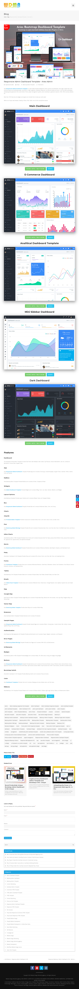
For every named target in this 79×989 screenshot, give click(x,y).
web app (7, 746)
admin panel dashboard (38, 709)
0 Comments (40, 84)
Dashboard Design (31, 729)
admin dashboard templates (11, 709)
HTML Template (10, 895)
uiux (34, 743)
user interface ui (50, 743)
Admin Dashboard (35, 706)
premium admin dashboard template (36, 734)
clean (43, 726)
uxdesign (62, 743)
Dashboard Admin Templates (18, 729)
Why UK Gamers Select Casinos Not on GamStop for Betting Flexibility (22, 863)
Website (5, 823)
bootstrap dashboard (23, 723)
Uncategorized (10, 932)
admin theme (32, 711)
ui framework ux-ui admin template (19, 743)
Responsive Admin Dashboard (42, 737)
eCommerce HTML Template (13, 889)
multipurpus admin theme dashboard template (15, 734)
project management (28, 737)
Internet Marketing (11, 898)
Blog (8, 17)
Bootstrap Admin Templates (52, 720)
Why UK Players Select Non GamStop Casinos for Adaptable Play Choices (23, 866)
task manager (65, 740)
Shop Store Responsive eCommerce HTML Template (18, 912)
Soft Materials (10, 930)
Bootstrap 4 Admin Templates (46, 717)
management (14, 731)
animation (57, 711)
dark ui (68, 726)
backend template (66, 711)
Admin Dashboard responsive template (50, 706)
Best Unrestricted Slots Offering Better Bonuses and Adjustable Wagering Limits (24, 854)
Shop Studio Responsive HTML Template (16, 915)
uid (30, 743)
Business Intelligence (9, 726)
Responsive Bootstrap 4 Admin (11, 740)
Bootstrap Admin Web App (10, 723)
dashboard (7, 729)
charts (17, 726)
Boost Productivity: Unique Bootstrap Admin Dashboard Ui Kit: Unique (14, 787)
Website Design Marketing (13, 938)
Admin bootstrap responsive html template (19, 706)
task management (56, 740)
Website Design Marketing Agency (14, 941)
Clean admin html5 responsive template (55, 726)
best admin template (9, 714)
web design (44, 746)
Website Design (10, 935)
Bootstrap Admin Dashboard (11, 720)
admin (6, 706)
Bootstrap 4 (57, 714)
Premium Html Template (12, 901)
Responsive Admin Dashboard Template (17, 88)
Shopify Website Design (12, 918)
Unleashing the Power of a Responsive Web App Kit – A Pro (63, 787)
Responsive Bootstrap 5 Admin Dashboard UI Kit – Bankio (61, 959)
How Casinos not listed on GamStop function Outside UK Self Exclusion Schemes (25, 857)
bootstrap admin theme (65, 720)
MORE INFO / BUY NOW (35, 169)
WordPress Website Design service (14, 947)
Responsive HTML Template (13, 907)
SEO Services (10, 910)
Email (5, 815)
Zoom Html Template (11, 950)
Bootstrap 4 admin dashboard (11, 717)
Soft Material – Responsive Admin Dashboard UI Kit (16, 959)
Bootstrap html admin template (37, 723)
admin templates (8, 711)
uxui (67, 743)
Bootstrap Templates (50, 723)
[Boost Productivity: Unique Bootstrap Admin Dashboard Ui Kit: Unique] (15, 774)
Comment (6, 829)
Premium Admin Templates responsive (13, 737)
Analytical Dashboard (42, 711)
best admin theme (32, 714)
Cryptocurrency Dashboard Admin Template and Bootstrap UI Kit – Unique (38, 780)
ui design (7, 743)
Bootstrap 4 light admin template (62, 717)
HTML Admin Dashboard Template (14, 892)
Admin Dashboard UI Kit (24, 709)
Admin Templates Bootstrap (21, 711)
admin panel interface (50, 709)
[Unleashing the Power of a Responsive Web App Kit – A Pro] (64, 774)
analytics (51, 711)
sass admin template (45, 740)
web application (23, 746)
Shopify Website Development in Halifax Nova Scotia (18, 924)
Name (5, 810)
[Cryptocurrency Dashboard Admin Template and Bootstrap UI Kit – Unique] (39, 771)
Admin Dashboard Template (13, 875)
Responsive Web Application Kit (27, 740)
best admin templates (21, 714)
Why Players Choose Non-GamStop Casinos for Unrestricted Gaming (22, 860)
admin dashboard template (67, 706)
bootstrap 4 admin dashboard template (28, 717)
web (71, 743)
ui (70, 740)
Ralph (18, 84)
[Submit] (73, 845)
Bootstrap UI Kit (60, 723)
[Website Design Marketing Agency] (12, 5)
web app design (14, 746)
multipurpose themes (68, 731)
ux (56, 743)
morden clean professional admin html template (50, 731)
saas (37, 740)
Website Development (12, 944)
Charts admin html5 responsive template (30, 726)
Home (5, 17)
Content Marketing (11, 884)
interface (7, 731)
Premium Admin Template (53, 734)
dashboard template (62, 729)
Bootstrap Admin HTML (25, 720)
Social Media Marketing (12, 927)
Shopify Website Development (13, 921)
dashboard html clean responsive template (46, 729)
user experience (41, 743)
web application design (34, 746)
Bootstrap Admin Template (29, 84)
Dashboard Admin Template (13, 887)
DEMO (50, 169)
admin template (61, 709)
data (70, 729)
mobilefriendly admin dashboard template (28, 731)
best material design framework (46, 714)
